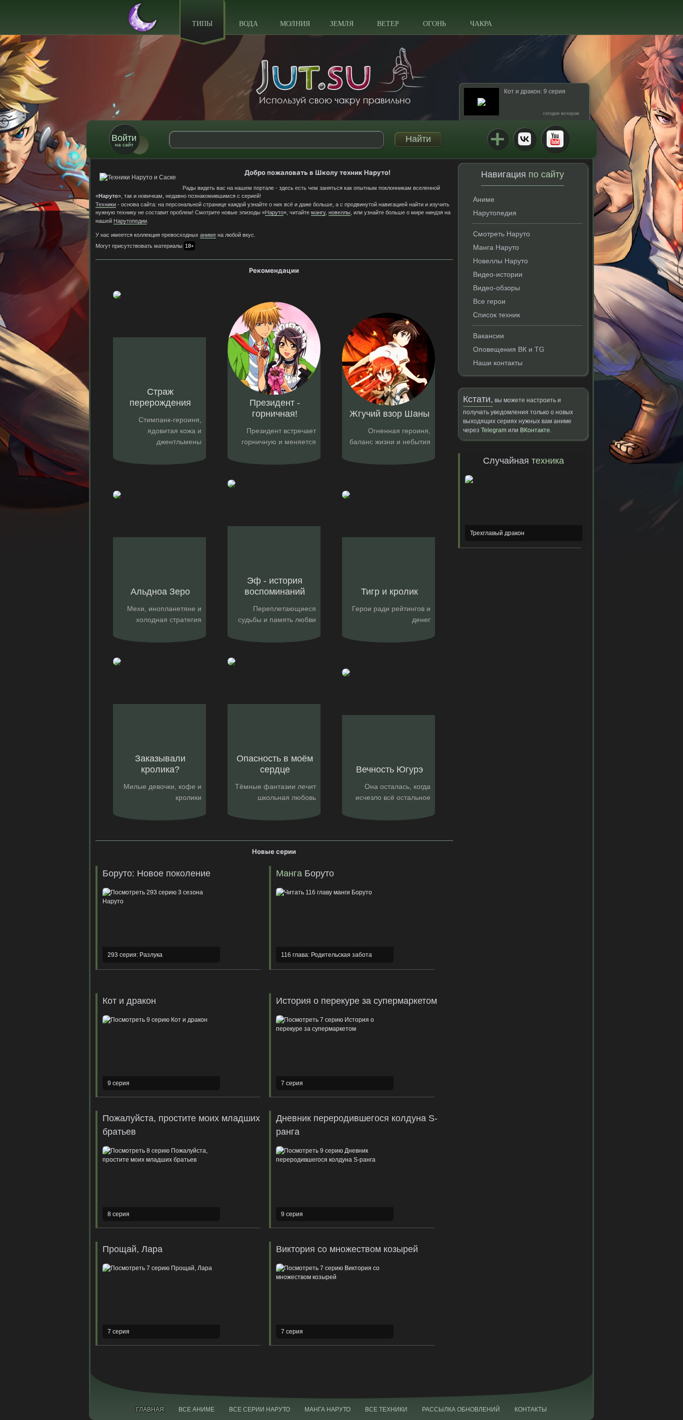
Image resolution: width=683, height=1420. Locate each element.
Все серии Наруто (259, 1409)
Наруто (274, 212)
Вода (248, 23)
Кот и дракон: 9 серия (535, 91)
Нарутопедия (494, 213)
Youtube (555, 139)
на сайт (124, 140)
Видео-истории (497, 274)
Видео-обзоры (496, 288)
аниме (208, 235)
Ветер (388, 23)
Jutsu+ (497, 138)
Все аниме (196, 1409)
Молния (295, 23)
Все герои (489, 301)
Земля (342, 23)
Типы (202, 23)
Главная (150, 1409)
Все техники (386, 1409)
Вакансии (488, 336)
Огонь (434, 23)
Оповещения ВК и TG (508, 349)
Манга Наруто (496, 247)
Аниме (483, 199)
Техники (106, 204)
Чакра (481, 23)
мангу (318, 212)
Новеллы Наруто (500, 261)
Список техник (496, 315)
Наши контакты (497, 363)
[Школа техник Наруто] (341, 76)
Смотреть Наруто (501, 234)
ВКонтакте (524, 138)
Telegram (493, 430)
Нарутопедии (130, 221)
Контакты (530, 1409)
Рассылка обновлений (461, 1409)
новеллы (339, 212)
